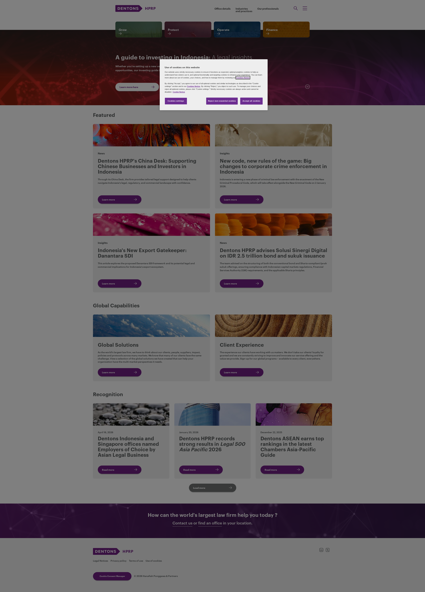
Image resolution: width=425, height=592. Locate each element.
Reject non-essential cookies (222, 101)
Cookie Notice (179, 92)
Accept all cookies (251, 101)
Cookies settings (176, 101)
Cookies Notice (243, 78)
